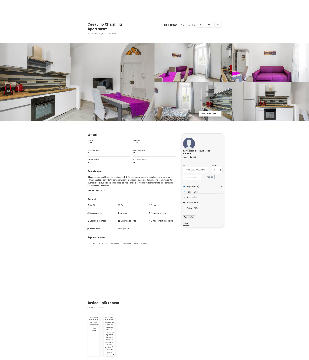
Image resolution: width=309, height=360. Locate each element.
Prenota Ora (189, 217)
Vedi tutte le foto (210, 114)
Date (184, 166)
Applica (210, 177)
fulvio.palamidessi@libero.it (196, 151)
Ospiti (214, 166)
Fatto (186, 224)
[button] (217, 25)
